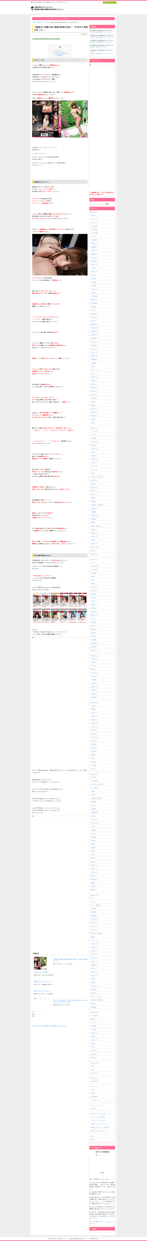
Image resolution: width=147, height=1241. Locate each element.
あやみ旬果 (94, 226)
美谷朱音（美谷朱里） (97, 1000)
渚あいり (93, 758)
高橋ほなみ (94, 694)
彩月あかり (94, 597)
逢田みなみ (94, 415)
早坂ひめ (93, 830)
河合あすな (94, 508)
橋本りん (93, 858)
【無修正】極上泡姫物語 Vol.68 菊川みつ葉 (101, 37)
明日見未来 (94, 328)
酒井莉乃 (93, 647)
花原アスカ (94, 868)
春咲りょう (94, 851)
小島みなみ (94, 459)
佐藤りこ (93, 583)
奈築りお (93, 741)
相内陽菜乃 (94, 359)
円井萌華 (93, 912)
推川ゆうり (94, 317)
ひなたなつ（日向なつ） (98, 784)
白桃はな (93, 629)
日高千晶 (93, 751)
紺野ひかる (94, 533)
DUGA (93, 1089)
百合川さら (94, 1050)
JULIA (93, 562)
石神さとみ (94, 370)
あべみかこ (94, 222)
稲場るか (93, 380)
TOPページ (39, 18)
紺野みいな (94, 536)
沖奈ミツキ (94, 352)
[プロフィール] (57, 50)
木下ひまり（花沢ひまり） (98, 476)
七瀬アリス (94, 716)
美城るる (93, 993)
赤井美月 (93, 398)
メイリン (93, 901)
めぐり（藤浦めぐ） (97, 905)
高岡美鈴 (93, 690)
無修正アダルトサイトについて (43, 981)
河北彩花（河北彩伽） (97, 505)
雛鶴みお (93, 889)
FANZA (93, 1093)
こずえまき (94, 431)
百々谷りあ (94, 954)
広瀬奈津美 (94, 812)
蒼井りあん (94, 391)
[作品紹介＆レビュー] (59, 52)
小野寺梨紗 (94, 296)
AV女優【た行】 (94, 655)
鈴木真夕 (93, 650)
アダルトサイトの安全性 (41, 972)
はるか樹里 (94, 781)
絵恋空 (93, 384)
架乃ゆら (93, 484)
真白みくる (94, 975)
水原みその (94, 944)
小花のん (93, 292)
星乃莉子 (93, 840)
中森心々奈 (94, 723)
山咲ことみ (94, 1040)
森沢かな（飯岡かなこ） (98, 933)
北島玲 (93, 452)
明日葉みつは (95, 324)
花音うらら (94, 543)
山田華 (93, 1043)
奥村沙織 (93, 278)
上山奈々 (93, 434)
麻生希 (93, 422)
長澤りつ (93, 769)
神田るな (93, 529)
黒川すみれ (94, 554)
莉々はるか (94, 1073)
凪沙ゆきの (94, 733)
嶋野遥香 (93, 594)
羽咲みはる (94, 387)
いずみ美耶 (94, 229)
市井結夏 (93, 306)
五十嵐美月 (94, 240)
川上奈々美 (94, 470)
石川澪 (93, 366)
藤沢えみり (94, 886)
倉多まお (93, 445)
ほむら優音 (94, 788)
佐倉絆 (93, 576)
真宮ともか (94, 972)
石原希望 (93, 363)
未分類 (92, 1136)
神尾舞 (93, 522)
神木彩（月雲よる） (97, 526)
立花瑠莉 (93, 679)
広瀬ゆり (93, 809)
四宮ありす (94, 590)
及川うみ (93, 257)
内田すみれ (94, 250)
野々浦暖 (93, 765)
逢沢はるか (94, 412)
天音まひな (94, 271)
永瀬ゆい (93, 755)
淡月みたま (94, 356)
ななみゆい (94, 705)
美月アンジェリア (96, 996)
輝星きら (93, 550)
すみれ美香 (94, 566)
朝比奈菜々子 (95, 338)
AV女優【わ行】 (94, 1078)
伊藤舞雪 (93, 247)
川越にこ (93, 473)
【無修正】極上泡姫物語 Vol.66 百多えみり (101, 42)
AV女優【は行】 (94, 774)
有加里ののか (95, 335)
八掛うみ (93, 1022)
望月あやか (94, 919)
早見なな (93, 833)
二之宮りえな (95, 727)
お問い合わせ (66, 18)
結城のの (93, 1054)
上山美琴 (93, 438)
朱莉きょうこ (95, 342)
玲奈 (92, 1069)
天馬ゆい (93, 662)
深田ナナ (93, 861)
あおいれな (94, 219)
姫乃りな (93, 805)
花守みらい (94, 872)
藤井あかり (94, 879)
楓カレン (93, 494)
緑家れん (93, 982)
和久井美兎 (94, 1081)
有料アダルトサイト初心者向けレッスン (100, 1114)
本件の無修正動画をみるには (61, 53)
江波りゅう (94, 349)
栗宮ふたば (94, 487)
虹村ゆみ (93, 762)
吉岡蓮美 (93, 1026)
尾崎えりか (94, 299)
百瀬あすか (94, 965)
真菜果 (93, 979)
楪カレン (93, 1047)
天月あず (93, 268)
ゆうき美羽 (94, 1015)
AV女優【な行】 (94, 702)
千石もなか (94, 587)
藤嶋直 (93, 882)
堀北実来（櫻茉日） (97, 798)
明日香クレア (95, 331)
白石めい (93, 632)
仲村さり (93, 730)
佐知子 (93, 580)
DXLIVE (93, 1108)
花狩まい (93, 540)
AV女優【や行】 (94, 1012)
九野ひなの (94, 441)
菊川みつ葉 (94, 547)
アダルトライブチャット (96, 1105)
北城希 (93, 791)
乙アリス (93, 236)
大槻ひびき (94, 261)
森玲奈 (93, 937)
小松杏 (93, 462)
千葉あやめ (94, 658)
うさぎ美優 (94, 233)
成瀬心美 (93, 744)
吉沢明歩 (93, 1029)
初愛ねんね (94, 254)
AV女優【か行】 (94, 428)
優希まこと (94, 1019)
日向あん (93, 816)
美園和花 (93, 989)
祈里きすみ (94, 377)
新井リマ (93, 321)
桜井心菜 (93, 608)
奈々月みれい (95, 737)
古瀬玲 (93, 795)
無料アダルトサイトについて (42, 990)
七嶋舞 (93, 709)
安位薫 (93, 1036)
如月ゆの (93, 455)
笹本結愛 (93, 640)
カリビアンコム (95, 1100)
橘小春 (93, 669)
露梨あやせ (94, 687)
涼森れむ (93, 622)
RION (92, 1066)
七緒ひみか (94, 719)
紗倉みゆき (94, 643)
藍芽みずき (94, 394)
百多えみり (94, 958)
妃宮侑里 (93, 802)
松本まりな (94, 929)
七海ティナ (94, 712)
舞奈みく (93, 1003)
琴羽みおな (94, 515)
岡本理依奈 (94, 303)
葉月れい (93, 875)
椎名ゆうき (94, 615)
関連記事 (59, 55)
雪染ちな (93, 1057)
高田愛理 (93, 697)
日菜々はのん (95, 823)
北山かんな (94, 448)
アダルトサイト (94, 1086)
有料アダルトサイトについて (99, 1124)
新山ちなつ (94, 748)
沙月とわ (93, 618)
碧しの (93, 373)
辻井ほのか (94, 683)
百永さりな (94, 961)
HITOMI (93, 777)
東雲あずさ (94, 604)
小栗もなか (94, 289)
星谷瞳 (93, 847)
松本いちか (94, 926)
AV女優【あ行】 (94, 212)
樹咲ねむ (93, 501)
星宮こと (93, 844)
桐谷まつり (94, 491)
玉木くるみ (94, 672)
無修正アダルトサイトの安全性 (100, 1127)
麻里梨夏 (93, 1007)
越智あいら (94, 405)
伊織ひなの (94, 243)
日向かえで (94, 819)
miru (92, 898)
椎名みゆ (93, 611)
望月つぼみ (94, 922)
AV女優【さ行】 (94, 559)
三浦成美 (93, 908)
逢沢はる (93, 408)
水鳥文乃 (93, 951)
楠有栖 (93, 498)
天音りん (93, 275)
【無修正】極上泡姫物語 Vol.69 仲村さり (100, 32)
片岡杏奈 (93, 512)
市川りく (93, 310)
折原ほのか (94, 314)
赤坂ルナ (93, 401)
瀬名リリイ (94, 625)
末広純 (93, 601)
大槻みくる (94, 264)
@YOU (93, 215)
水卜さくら (94, 940)
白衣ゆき (93, 636)
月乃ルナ (93, 665)
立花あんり (94, 676)
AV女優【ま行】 (94, 895)
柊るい (93, 854)
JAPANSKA (94, 1096)
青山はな (93, 419)
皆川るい (93, 968)
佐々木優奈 (94, 569)
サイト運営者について (53, 18)
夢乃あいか (94, 1033)
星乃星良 (93, 837)
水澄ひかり (94, 947)
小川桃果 (93, 285)
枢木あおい (94, 480)
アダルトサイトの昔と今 (98, 1120)
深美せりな (94, 865)
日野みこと (94, 826)
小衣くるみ (94, 466)
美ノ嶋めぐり (95, 986)
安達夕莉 (93, 282)
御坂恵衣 (93, 915)
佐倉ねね (93, 573)
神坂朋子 (93, 519)
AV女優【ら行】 (94, 1063)
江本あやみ (94, 345)
